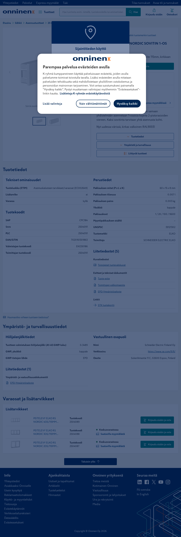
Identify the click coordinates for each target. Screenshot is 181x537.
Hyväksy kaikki (127, 103)
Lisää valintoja (52, 103)
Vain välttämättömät (93, 103)
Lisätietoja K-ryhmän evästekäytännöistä (84, 93)
